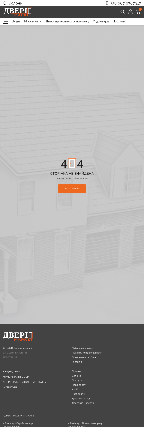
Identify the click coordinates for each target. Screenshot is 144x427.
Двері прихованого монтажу (67, 21)
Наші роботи (79, 385)
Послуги (119, 21)
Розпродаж (78, 394)
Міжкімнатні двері (16, 376)
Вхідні (16, 21)
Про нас (77, 371)
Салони (76, 376)
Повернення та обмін (84, 357)
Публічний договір (82, 348)
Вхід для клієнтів (15, 352)
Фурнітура (101, 21)
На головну (72, 188)
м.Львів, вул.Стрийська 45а (18, 423)
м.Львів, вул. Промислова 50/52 (86, 423)
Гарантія (77, 362)
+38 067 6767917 (126, 3)
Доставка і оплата (83, 403)
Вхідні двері (11, 371)
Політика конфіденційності (87, 352)
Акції (75, 389)
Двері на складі (81, 398)
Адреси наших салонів (18, 415)
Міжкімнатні (33, 21)
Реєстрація (10, 357)
